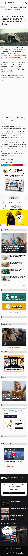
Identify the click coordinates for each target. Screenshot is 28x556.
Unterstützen (16, 549)
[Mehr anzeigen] (24, 165)
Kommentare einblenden (14, 197)
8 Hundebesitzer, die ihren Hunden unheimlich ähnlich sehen (18, 256)
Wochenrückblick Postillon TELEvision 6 (13, 461)
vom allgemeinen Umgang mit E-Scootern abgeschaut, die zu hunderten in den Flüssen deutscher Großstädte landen (13, 57)
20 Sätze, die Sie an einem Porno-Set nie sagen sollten (18, 270)
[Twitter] (5, 165)
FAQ (7, 548)
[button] (2, 3)
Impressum (12, 548)
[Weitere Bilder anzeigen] (14, 347)
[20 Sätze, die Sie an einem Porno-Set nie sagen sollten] (5, 271)
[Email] (11, 165)
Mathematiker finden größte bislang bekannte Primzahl (16, 263)
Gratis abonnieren (14, 493)
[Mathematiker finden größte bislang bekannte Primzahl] (5, 264)
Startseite (3, 13)
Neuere (4, 285)
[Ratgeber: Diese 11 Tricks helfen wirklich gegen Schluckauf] (5, 278)
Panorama (9, 13)
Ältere (24, 285)
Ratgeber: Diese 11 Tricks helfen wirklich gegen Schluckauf (17, 277)
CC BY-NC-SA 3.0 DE (9, 553)
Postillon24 (23, 549)
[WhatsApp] (8, 165)
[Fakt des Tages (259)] (5, 503)
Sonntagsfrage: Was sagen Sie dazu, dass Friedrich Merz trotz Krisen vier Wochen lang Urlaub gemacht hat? (17, 517)
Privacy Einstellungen (7, 549)
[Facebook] (2, 165)
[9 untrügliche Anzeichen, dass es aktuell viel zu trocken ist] (5, 510)
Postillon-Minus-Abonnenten (14, 410)
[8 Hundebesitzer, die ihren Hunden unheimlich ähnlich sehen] (5, 257)
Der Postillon (14, 552)
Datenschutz (19, 548)
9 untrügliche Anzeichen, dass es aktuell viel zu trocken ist (18, 509)
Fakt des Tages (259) (15, 501)
